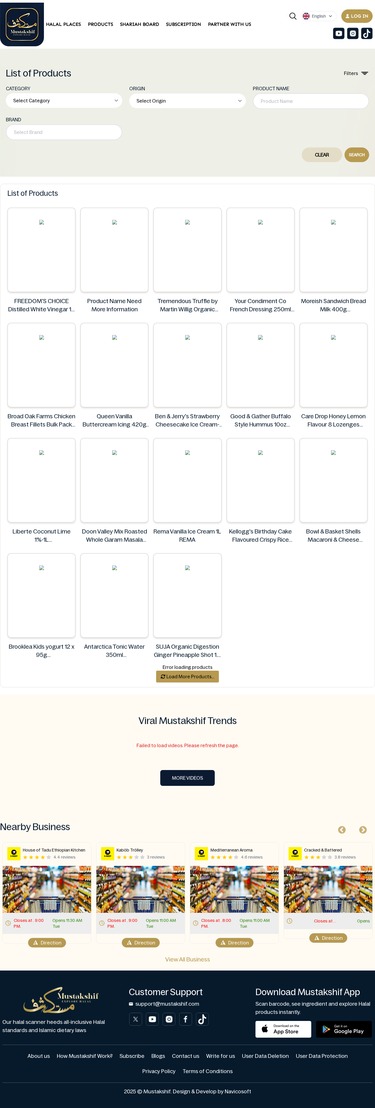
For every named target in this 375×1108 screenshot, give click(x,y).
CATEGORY (18, 88)
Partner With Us (229, 24)
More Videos (187, 778)
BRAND (13, 119)
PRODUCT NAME (271, 88)
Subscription (183, 24)
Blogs (158, 1056)
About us (39, 1056)
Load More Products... (190, 676)
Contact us (185, 1056)
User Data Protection (322, 1056)
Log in (359, 16)
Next (361, 829)
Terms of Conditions (208, 1071)
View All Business (187, 959)
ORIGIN (137, 88)
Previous (340, 829)
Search (357, 154)
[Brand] (22, 24)
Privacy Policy (158, 1071)
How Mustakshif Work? (84, 1056)
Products (100, 24)
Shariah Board (139, 24)
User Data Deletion (265, 1056)
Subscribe (132, 1056)
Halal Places (63, 24)
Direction (51, 942)
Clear (322, 154)
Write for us (220, 1056)
